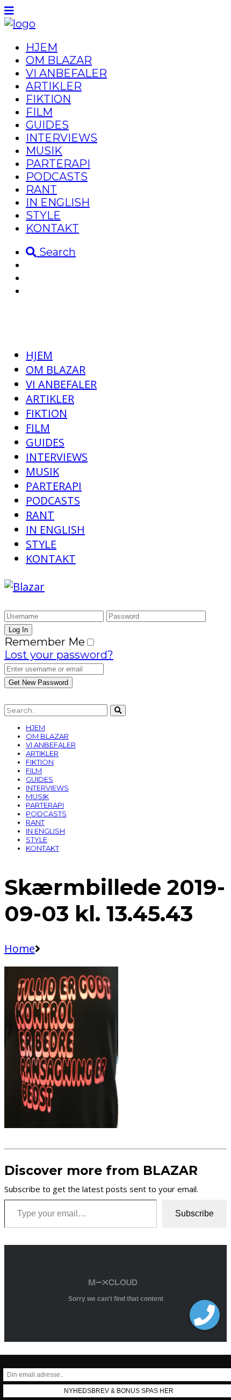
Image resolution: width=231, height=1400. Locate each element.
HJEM (41, 47)
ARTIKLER (54, 86)
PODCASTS (57, 176)
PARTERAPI (58, 163)
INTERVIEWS (61, 137)
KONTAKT (52, 228)
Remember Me (44, 641)
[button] (205, 1315)
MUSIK (44, 150)
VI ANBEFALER (66, 73)
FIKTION (48, 99)
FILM (39, 112)
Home (19, 948)
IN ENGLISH (58, 202)
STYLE (43, 215)
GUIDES (47, 124)
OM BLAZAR (59, 60)
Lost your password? (58, 654)
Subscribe (194, 1213)
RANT (41, 189)
